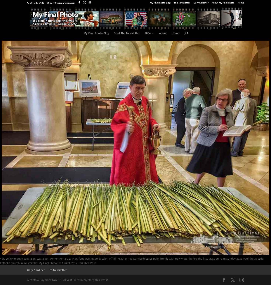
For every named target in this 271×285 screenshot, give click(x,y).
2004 (148, 33)
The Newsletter (182, 3)
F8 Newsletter (58, 270)
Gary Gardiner (201, 3)
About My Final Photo (223, 3)
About (163, 33)
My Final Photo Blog (160, 3)
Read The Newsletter (127, 33)
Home (241, 3)
